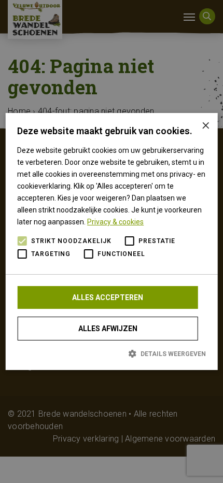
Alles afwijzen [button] (107, 328)
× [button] (206, 125)
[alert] (111, 241)
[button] (111, 353)
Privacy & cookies (115, 222)
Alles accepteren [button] (107, 297)
